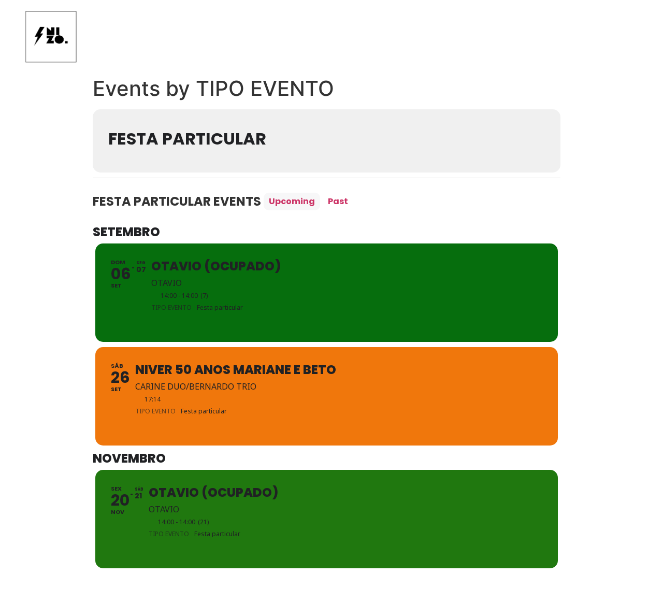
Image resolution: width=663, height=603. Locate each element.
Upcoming (292, 201)
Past (338, 201)
